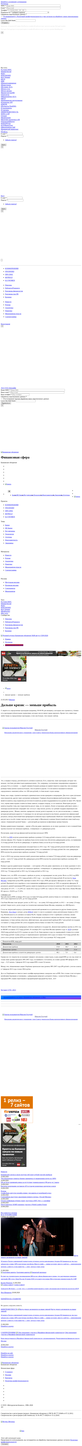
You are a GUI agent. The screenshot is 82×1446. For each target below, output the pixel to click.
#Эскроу (4, 116)
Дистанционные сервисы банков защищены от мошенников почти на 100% (28, 1178)
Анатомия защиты (23, 1272)
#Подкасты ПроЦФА (8, 106)
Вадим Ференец (6, 1283)
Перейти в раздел (7, 1326)
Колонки (8, 297)
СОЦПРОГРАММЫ (8, 1332)
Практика (8, 311)
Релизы (7, 305)
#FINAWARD (6, 75)
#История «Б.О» (7, 87)
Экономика (59, 495)
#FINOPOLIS (6, 123)
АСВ (69, 929)
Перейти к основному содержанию (13, 2)
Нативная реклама (11, 585)
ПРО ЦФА (9, 274)
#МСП (3, 98)
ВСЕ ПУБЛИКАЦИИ (9, 1215)
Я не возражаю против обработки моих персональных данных (26, 399)
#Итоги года (5, 89)
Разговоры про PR (11, 294)
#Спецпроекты (6, 108)
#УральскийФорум (8, 121)
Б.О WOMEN (10, 280)
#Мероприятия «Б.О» (8, 96)
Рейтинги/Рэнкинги (12, 288)
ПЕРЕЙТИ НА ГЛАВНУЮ (11, 1299)
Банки (14, 495)
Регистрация (5, 324)
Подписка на (6, 12)
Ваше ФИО (5, 390)
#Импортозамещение (8, 83)
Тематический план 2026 (14, 645)
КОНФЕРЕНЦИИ (11, 268)
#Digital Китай (6, 71)
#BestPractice (5, 611)
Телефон (4, 10)
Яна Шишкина (6, 1292)
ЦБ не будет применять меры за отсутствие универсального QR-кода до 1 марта (30, 1182)
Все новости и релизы (9, 1213)
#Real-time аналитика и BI (10, 120)
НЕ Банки (20, 495)
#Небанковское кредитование (11, 100)
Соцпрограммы (10, 317)
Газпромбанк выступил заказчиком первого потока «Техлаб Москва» (26, 1197)
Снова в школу (19, 1285)
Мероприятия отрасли (13, 314)
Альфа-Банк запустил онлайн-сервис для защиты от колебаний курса (26, 1193)
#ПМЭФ (4, 104)
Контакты (8, 1378)
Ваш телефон (6, 394)
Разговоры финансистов (14, 291)
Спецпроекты (10, 588)
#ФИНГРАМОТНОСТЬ (9, 112)
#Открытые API (6, 102)
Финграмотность (48, 495)
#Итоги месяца (6, 91)
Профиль (4, 132)
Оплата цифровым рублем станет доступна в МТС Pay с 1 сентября (25, 1201)
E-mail (4, 134)
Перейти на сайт (7, 1353)
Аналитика (9, 308)
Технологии (38, 495)
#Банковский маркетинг (9, 129)
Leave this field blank (8, 20)
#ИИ (2, 81)
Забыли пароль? (11, 140)
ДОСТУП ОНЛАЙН (8, 388)
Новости (8, 302)
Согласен (5, 1444)
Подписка (4, 4)
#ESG (3, 73)
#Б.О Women (5, 77)
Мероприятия (10, 591)
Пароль (4, 136)
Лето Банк (12, 912)
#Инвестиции (6, 85)
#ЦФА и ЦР (5, 114)
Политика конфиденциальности (17, 1381)
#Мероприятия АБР (8, 127)
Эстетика (66, 495)
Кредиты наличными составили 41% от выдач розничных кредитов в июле (28, 1186)
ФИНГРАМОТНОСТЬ (9, 1309)
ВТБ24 (30, 912)
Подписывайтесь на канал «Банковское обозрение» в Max (25, 997)
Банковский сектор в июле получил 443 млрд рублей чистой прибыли (26, 1175)
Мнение (12, 700)
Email (3, 8)
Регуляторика (29, 495)
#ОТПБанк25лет (7, 125)
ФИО (3, 6)
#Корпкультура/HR (8, 93)
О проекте (9, 1372)
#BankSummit (6, 118)
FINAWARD (9, 271)
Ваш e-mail (5, 392)
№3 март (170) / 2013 (8, 990)
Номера (8, 639)
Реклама (8, 1375)
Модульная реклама (12, 582)
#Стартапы (5, 110)
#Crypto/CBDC (6, 70)
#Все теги (4, 613)
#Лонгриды (5, 95)
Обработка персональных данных (14, 14)
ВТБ (11, 837)
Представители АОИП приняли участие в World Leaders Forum (24, 1204)
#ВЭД (3, 79)
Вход (2, 196)
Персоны (8, 285)
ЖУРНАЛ (8, 277)
